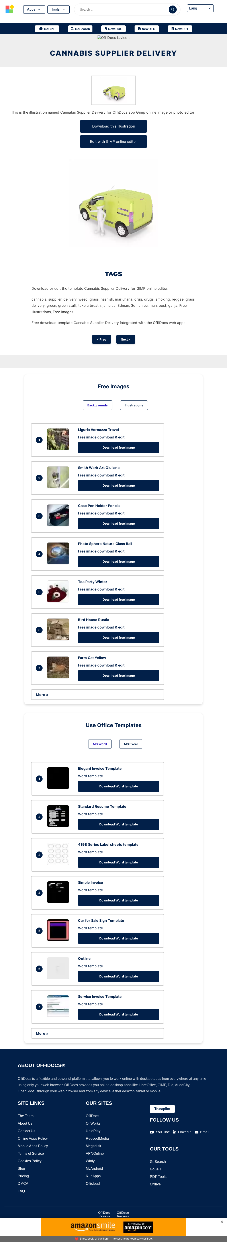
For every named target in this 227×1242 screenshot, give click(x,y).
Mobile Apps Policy (33, 1146)
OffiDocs (92, 1116)
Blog (21, 1168)
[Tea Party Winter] (59, 601)
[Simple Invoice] (59, 902)
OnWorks (93, 1123)
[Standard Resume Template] (59, 826)
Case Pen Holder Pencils (99, 505)
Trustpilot (162, 1109)
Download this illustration (113, 126)
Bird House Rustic (93, 619)
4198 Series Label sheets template (108, 844)
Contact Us (26, 1131)
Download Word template (118, 786)
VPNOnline (95, 1153)
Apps (31, 9)
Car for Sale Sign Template (101, 920)
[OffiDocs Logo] (10, 9)
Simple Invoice (90, 882)
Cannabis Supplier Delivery (113, 53)
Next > (126, 339)
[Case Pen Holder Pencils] (59, 525)
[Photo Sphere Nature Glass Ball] (59, 563)
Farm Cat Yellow (92, 657)
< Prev (101, 339)
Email (204, 1132)
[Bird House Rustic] (59, 639)
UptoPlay (93, 1131)
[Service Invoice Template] (59, 1016)
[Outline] (59, 978)
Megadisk (93, 1146)
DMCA (23, 1183)
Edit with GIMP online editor (113, 141)
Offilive (155, 1184)
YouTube (163, 1132)
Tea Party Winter (92, 581)
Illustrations (134, 405)
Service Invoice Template (100, 996)
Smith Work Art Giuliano (99, 467)
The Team (25, 1116)
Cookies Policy (29, 1161)
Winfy (90, 1161)
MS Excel (131, 744)
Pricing (23, 1176)
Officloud (93, 1183)
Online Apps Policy (33, 1138)
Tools (55, 9)
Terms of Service (31, 1153)
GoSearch (158, 1162)
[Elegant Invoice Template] (59, 788)
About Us (25, 1123)
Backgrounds (97, 405)
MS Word (100, 744)
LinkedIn (185, 1132)
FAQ (21, 1191)
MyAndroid (94, 1168)
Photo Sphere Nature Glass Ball (105, 543)
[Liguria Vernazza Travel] (59, 449)
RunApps (93, 1176)
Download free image (119, 447)
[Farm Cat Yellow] (59, 677)
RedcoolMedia (97, 1138)
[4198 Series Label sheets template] (59, 864)
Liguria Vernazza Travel (98, 429)
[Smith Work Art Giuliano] (59, 487)
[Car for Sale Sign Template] (59, 940)
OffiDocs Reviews (104, 1214)
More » (42, 694)
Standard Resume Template (102, 806)
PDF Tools (158, 1177)
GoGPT (156, 1169)
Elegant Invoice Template (100, 768)
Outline (84, 958)
